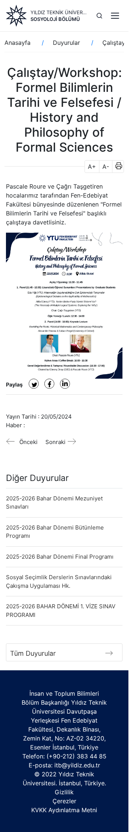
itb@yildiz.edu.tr (77, 765)
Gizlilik (64, 792)
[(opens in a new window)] (34, 384)
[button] (116, 167)
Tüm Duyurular (33, 653)
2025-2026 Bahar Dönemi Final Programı (60, 556)
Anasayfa (17, 42)
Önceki (28, 442)
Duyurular (66, 42)
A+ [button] (92, 166)
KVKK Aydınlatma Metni (64, 810)
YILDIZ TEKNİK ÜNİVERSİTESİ (59, 12)
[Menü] (115, 15)
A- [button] (105, 166)
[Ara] (99, 15)
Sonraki (55, 442)
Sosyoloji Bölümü (55, 19)
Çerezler (64, 801)
